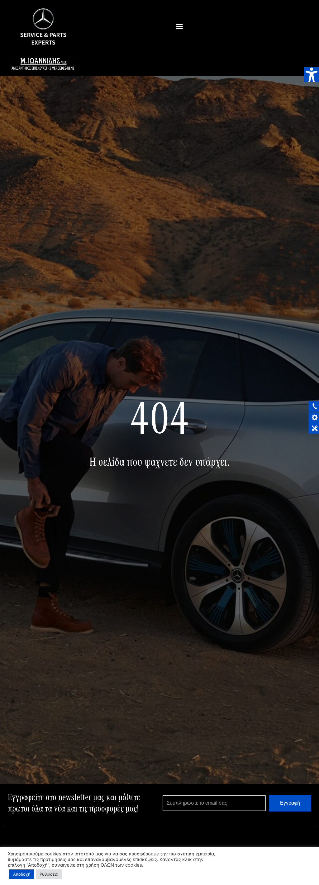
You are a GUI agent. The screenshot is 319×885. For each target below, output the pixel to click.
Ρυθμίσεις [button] (49, 874)
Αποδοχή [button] (22, 874)
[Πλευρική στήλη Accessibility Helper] (311, 74)
